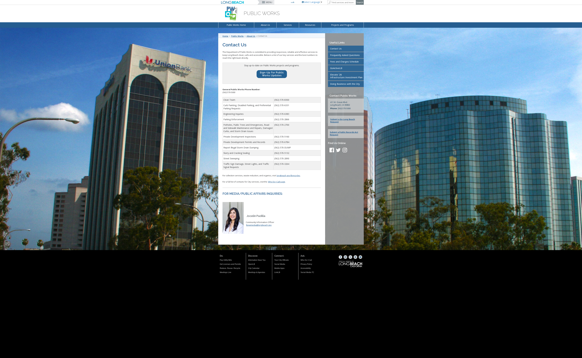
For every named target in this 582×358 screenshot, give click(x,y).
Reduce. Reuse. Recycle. (230, 268)
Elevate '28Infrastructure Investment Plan (346, 76)
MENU (269, 2)
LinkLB (277, 272)
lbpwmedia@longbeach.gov (259, 225)
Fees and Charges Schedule (344, 61)
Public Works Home (236, 24)
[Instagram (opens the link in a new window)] (345, 257)
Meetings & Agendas (256, 272)
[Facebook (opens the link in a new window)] (340, 257)
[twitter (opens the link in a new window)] (339, 150)
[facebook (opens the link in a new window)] (332, 150)
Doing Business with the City (345, 83)
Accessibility (306, 268)
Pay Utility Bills (226, 260)
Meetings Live (225, 272)
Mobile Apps (279, 268)
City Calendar (253, 268)
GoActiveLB (336, 68)
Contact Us (336, 48)
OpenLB (251, 264)
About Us (265, 24)
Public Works (237, 36)
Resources (310, 24)
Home (225, 36)
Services (288, 24)
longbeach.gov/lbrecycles (288, 175)
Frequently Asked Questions (345, 55)
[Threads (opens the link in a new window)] (355, 257)
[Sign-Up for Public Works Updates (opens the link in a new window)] (271, 75)
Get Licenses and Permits (230, 264)
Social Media (279, 264)
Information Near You (257, 260)
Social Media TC (307, 272)
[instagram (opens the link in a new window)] (345, 150)
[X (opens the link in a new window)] (350, 257)
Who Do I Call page (276, 181)
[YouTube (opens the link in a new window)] (360, 257)
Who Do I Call (306, 260)
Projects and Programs (342, 24)
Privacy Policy (306, 264)
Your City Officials (281, 260)
